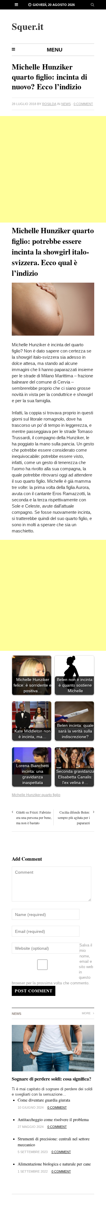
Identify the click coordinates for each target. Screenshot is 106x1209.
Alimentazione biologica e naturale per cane (54, 1164)
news (66, 104)
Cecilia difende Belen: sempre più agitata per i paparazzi (74, 817)
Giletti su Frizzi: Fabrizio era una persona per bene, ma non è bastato (34, 817)
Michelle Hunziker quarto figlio (36, 795)
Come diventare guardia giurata (44, 1100)
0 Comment (83, 104)
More (87, 1013)
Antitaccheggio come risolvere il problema (53, 1119)
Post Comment (33, 991)
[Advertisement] (53, 169)
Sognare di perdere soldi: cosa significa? (51, 1078)
